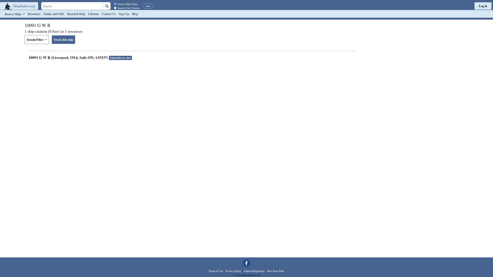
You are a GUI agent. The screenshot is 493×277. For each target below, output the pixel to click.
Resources (34, 14)
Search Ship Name (128, 4)
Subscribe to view (120, 58)
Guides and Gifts (54, 14)
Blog (135, 14)
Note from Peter (275, 271)
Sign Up (124, 14)
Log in (483, 6)
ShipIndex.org (24, 5)
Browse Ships (13, 14)
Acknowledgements (254, 271)
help (148, 6)
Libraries (93, 14)
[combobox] (72, 6)
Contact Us (109, 14)
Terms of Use (216, 271)
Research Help (76, 14)
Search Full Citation (129, 8)
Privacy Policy (233, 271)
